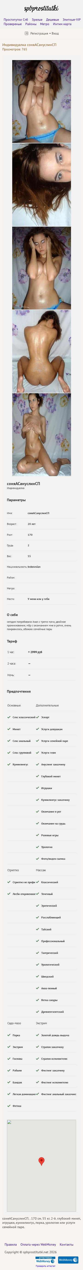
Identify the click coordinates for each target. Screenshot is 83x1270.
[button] (41, 1161)
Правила (11, 1244)
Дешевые (52, 19)
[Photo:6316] (41, 184)
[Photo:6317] (41, 268)
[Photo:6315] (41, 101)
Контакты (66, 1244)
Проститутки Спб (16, 19)
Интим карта (62, 24)
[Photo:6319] (41, 434)
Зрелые (37, 19)
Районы (30, 24)
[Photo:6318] (41, 351)
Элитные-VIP (72, 19)
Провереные (13, 24)
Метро (44, 24)
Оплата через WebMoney (38, 1244)
